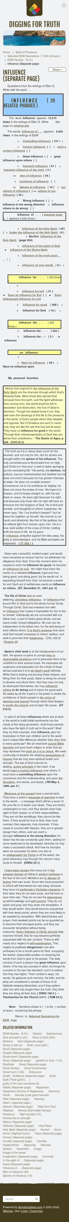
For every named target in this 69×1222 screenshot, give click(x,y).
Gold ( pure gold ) (37, 1045)
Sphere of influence (32, 187)
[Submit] (37, 1199)
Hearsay (39, 1099)
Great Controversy (35, 1068)
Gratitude (8, 1064)
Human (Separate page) (17, 1137)
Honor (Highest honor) (16, 1133)
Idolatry (7, 1149)
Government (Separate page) (21, 1056)
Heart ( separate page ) (17, 1102)
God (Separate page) (31, 1041)
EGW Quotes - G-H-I (20, 60)
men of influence (31, 175)
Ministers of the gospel (19, 793)
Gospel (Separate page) (17, 1053)
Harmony (54, 1091)
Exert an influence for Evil (25, 295)
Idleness (46, 1145)
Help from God (47, 1106)
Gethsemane (54, 1033)
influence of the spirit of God (41, 246)
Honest (45, 1129)
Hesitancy (9, 1114)
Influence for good (35, 304)
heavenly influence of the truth (24, 170)
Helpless (8, 1110)
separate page (53, 214)
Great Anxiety (11, 1068)
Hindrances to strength (16, 1118)
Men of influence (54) (16, 1172)
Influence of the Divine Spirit (29, 250)
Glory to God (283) (43, 1037)
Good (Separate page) (16, 1049)
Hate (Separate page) (16, 1099)
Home (6, 52)
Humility (42, 1141)
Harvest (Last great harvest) (32, 1095)
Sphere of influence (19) (17, 1175)
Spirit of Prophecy (26, 52)
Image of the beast (14, 1152)
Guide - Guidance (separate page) (24, 1076)
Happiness (42, 1087)
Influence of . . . (32, 131)
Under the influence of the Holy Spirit (33, 232)
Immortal (48, 1156)
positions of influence (34, 181)
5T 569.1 (25, 543)
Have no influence (33, 362)
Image (38, 1149)
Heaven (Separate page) (18, 1106)
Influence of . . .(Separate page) (22, 1168)
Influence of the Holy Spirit (39, 228)
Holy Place (45, 1126)
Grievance (35, 1072)
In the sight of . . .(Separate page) (23, 1160)
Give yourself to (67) (15, 1037)
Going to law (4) (12, 1045)
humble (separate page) (17, 1141)
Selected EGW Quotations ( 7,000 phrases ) (34, 56)
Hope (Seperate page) (48, 1133)
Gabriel (37, 1033)
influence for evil (33, 291)
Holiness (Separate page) (18, 1126)
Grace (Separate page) (17, 1060)
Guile (52, 1076)
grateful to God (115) (49, 1060)
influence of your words (38, 265)
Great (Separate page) (33, 1064)
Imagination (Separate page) (20, 1156)
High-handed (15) (30, 1114)
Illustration (23, 1149)
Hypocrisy (30, 1145)
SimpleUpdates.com (30, 1207)
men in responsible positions (29, 657)
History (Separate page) (17, 1122)
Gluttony (8, 1041)
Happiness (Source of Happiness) (23, 1091)
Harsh (6, 1095)
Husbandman (11, 1145)
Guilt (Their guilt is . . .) (16, 1079)
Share (57, 69)
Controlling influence (37, 141)
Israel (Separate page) (16, 1164)
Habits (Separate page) (17, 1087)
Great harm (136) (13, 1072)
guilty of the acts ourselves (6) (21, 1083)
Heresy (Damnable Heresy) (34, 1110)
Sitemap (8, 1211)
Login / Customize (32, 1211)
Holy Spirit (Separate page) (19, 1129)
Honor (58, 1129)
